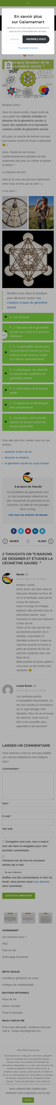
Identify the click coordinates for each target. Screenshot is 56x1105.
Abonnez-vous (36, 39)
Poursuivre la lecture (28, 48)
